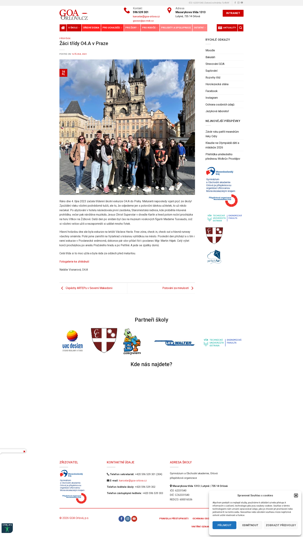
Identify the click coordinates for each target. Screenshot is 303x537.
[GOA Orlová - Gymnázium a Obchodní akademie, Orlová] (85, 14)
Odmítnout (250, 525)
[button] (296, 495)
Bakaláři (210, 57)
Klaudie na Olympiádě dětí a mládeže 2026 (222, 145)
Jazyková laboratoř (217, 111)
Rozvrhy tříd (213, 77)
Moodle (210, 50)
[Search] (240, 27)
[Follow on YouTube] (242, 3)
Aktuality (229, 27)
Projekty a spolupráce (176, 27)
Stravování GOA (215, 64)
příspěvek (65, 38)
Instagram (212, 97)
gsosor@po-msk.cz (143, 20)
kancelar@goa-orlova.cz (133, 480)
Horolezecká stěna (217, 84)
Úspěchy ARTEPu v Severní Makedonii (88, 288)
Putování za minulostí (175, 288)
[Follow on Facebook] (235, 3)
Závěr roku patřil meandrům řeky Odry (222, 134)
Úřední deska (91, 27)
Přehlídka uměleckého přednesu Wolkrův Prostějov (223, 157)
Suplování (211, 70)
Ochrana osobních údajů (220, 104)
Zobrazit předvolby (281, 525)
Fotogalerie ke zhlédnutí (74, 261)
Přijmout (224, 525)
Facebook (212, 91)
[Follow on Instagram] (238, 3)
